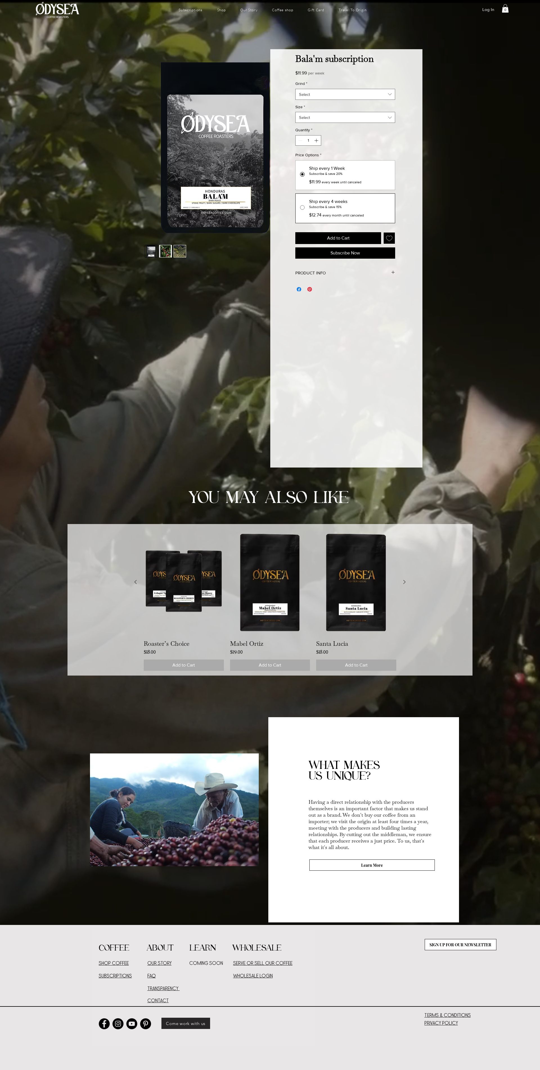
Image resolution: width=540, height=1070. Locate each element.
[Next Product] (404, 582)
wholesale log (251, 976)
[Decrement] (299, 140)
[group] (270, 600)
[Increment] (316, 140)
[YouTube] (131, 1023)
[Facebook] (104, 1023)
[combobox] (345, 94)
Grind (301, 83)
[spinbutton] (308, 140)
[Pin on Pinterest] (309, 289)
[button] (505, 8)
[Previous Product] (135, 582)
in (271, 976)
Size (300, 107)
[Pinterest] (145, 1023)
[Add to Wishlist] (389, 238)
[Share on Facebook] (299, 289)
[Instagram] (117, 1023)
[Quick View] (184, 582)
